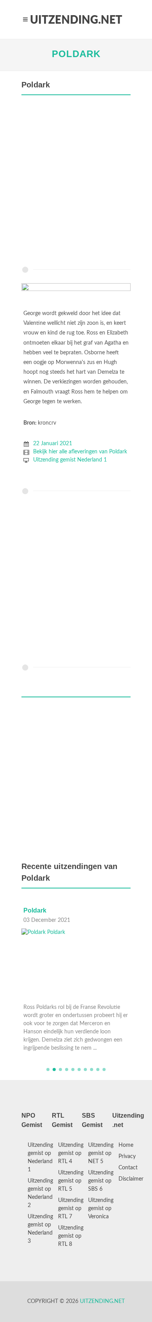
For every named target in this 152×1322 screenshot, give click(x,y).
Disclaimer (130, 1179)
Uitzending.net (102, 1301)
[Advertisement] (76, 182)
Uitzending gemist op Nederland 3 (40, 1229)
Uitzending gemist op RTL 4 (70, 1153)
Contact (128, 1167)
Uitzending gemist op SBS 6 (100, 1181)
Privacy (127, 1156)
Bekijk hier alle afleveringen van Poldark (80, 452)
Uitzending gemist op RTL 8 (70, 1236)
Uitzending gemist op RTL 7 (70, 1208)
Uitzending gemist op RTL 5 (70, 1181)
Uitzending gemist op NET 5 (100, 1153)
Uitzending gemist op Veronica (100, 1208)
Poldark (76, 54)
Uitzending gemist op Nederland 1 (40, 1157)
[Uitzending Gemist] (76, 19)
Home (125, 1145)
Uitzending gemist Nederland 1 (70, 460)
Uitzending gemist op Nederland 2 (40, 1193)
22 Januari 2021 (52, 443)
